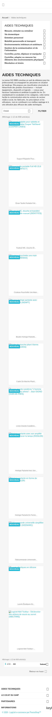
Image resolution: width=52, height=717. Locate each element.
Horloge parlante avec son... (26, 471)
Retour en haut (38, 671)
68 (14, 664)
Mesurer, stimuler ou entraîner (19, 31)
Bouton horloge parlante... (26, 337)
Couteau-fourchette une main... (26, 292)
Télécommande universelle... (26, 560)
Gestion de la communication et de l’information (21, 49)
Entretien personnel (14, 38)
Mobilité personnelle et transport (20, 41)
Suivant (44, 664)
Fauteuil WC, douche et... (26, 248)
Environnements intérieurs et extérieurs (23, 44)
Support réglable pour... (26, 159)
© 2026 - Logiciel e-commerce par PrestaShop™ (21, 712)
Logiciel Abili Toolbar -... (26, 649)
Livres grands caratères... (26, 426)
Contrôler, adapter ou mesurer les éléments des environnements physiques (24, 58)
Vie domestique (12, 34)
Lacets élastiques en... (26, 604)
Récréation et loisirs (14, 63)
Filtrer (42, 111)
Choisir (17, 111)
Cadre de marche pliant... (26, 381)
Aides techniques (19, 25)
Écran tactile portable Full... (26, 203)
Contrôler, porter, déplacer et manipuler (23, 54)
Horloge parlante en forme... (26, 515)
